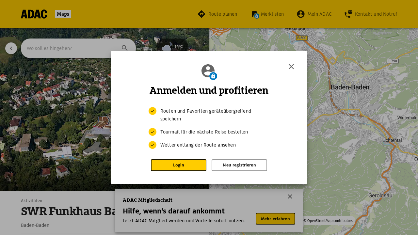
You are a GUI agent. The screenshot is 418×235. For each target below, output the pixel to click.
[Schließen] (291, 66)
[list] (209, 128)
